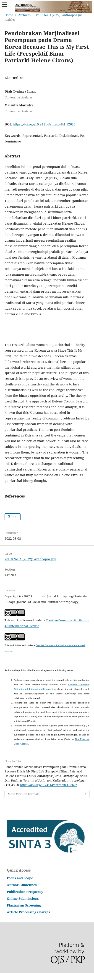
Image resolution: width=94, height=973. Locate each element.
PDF (14, 517)
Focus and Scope (20, 878)
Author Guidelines (22, 885)
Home (9, 15)
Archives (24, 15)
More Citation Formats (23, 794)
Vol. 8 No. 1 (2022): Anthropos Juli (59, 15)
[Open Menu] (4, 4)
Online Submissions (23, 898)
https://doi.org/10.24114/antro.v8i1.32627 (44, 124)
